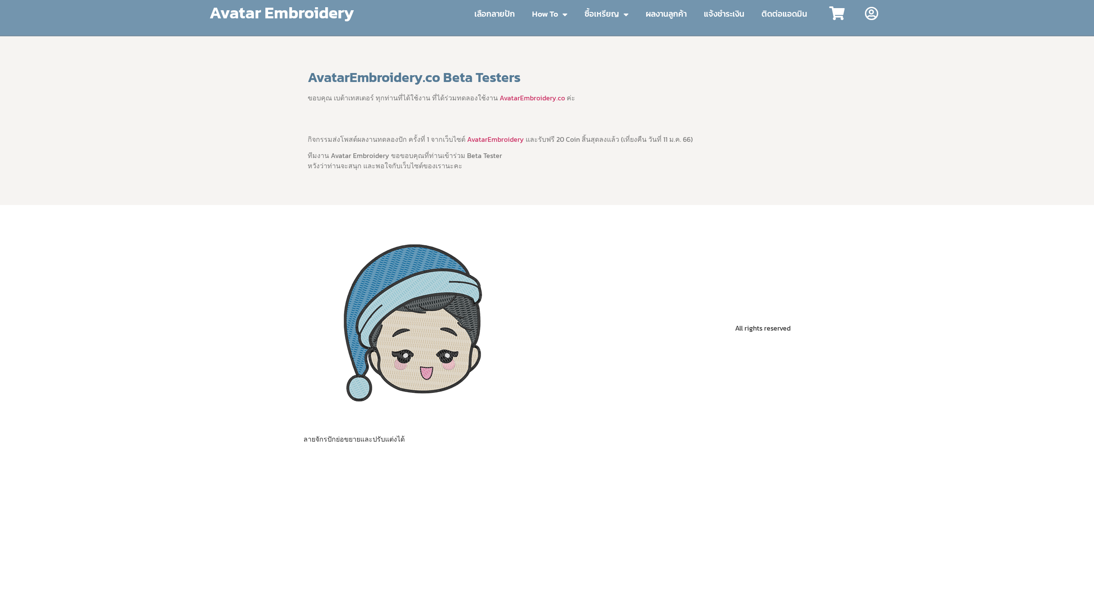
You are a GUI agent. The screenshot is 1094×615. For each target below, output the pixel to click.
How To (545, 14)
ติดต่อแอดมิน (784, 14)
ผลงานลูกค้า (666, 14)
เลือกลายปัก (494, 14)
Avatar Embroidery (281, 12)
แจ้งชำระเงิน (724, 14)
